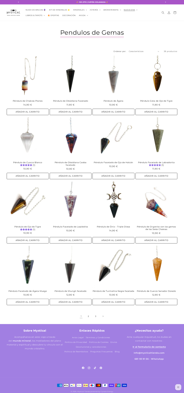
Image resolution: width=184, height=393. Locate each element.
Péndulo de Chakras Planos (28, 101)
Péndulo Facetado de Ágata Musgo (27, 291)
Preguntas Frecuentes (101, 351)
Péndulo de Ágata (113, 101)
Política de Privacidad (76, 342)
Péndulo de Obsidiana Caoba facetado (70, 163)
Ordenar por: (119, 51)
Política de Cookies (98, 342)
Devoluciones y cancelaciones (91, 347)
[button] (80, 10)
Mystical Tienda (83, 392)
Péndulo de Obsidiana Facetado (70, 101)
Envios (113, 342)
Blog (117, 351)
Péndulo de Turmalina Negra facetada (113, 291)
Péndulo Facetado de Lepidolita (70, 227)
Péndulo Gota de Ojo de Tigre (156, 101)
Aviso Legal (78, 337)
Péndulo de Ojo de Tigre (27, 227)
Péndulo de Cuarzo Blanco (27, 162)
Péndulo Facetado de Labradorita (156, 162)
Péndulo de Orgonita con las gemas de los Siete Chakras (156, 228)
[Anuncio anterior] (18, 2)
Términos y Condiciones (98, 337)
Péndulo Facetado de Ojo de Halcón (113, 162)
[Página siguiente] (103, 316)
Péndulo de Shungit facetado (70, 291)
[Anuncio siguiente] (165, 2)
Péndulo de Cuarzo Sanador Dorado (156, 291)
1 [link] (81, 316)
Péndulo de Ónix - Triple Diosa (113, 227)
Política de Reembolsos (76, 351)
